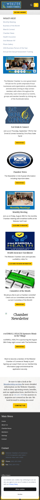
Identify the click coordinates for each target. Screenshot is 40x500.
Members (5, 432)
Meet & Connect (9, 29)
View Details (20, 143)
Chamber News (8, 33)
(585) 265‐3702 (14, 464)
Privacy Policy (13, 484)
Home (4, 421)
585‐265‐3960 (19, 395)
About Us (5, 425)
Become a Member (20, 12)
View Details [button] (20, 346)
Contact (4, 439)
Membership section (13, 384)
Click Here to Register (20, 225)
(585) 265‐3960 (16, 461)
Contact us (20, 405)
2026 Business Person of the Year (15, 48)
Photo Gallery (8, 44)
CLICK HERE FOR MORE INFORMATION (20, 264)
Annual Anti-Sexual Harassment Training (18, 52)
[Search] (31, 5)
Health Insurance (9, 37)
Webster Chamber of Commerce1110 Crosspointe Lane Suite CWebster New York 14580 (16, 455)
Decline (20, 494)
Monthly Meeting (9, 22)
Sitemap (4, 435)
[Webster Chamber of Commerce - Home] (16, 5)
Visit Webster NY (9, 41)
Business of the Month (11, 26)
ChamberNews (6, 428)
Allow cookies (20, 489)
